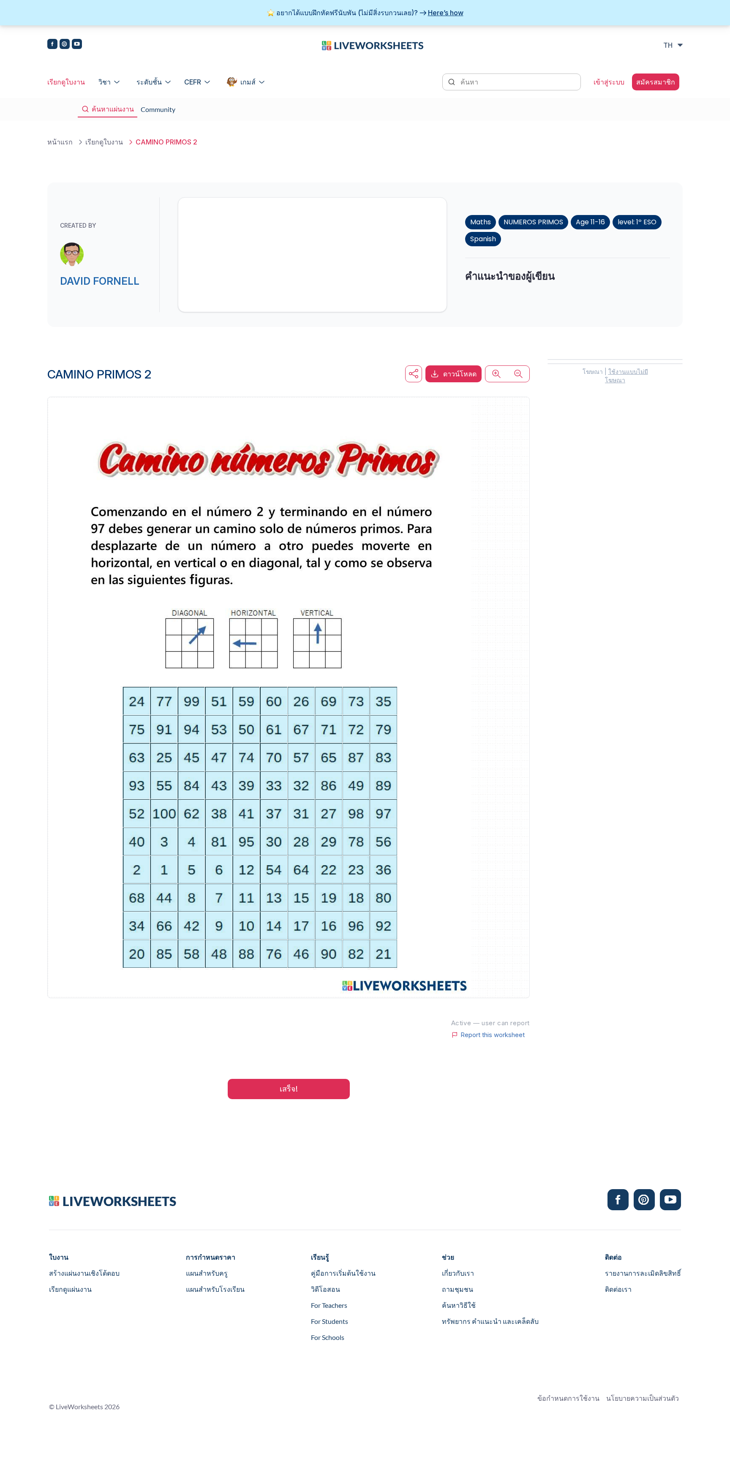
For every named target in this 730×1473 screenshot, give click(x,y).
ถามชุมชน (457, 1289)
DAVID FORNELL (99, 281)
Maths (480, 222)
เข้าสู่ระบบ (609, 82)
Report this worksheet (492, 1035)
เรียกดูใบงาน (66, 82)
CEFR (192, 82)
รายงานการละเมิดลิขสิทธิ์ (643, 1273)
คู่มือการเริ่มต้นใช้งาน (343, 1273)
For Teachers (329, 1305)
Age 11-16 (590, 222)
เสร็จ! (289, 1088)
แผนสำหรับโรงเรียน (215, 1289)
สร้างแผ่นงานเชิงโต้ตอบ (84, 1273)
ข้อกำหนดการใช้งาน (568, 1398)
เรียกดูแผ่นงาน (70, 1289)
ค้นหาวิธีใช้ (459, 1305)
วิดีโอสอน (325, 1289)
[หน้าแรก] (372, 45)
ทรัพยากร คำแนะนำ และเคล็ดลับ (490, 1321)
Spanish (483, 239)
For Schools (327, 1337)
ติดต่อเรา (618, 1289)
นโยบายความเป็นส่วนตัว (642, 1398)
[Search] (452, 81)
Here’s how (445, 12)
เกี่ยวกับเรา (458, 1273)
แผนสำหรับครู (207, 1273)
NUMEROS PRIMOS (533, 222)
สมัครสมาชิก (655, 82)
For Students (329, 1321)
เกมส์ (248, 82)
